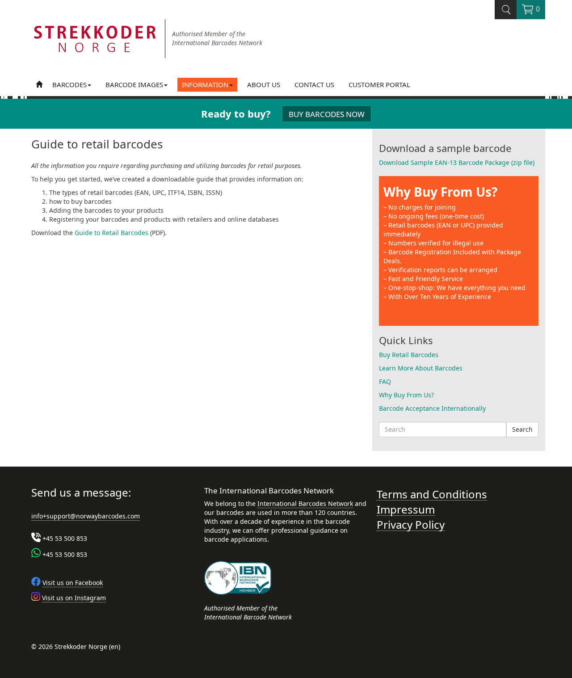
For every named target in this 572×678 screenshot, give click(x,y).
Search (522, 429)
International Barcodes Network (305, 503)
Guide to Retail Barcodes (111, 232)
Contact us (314, 84)
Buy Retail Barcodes (408, 354)
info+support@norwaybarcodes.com (85, 516)
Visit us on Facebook (72, 582)
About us (263, 84)
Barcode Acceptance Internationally (432, 408)
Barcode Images (134, 84)
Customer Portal (379, 84)
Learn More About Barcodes (421, 368)
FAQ (385, 381)
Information (205, 84)
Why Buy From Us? (440, 191)
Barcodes (69, 84)
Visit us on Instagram (74, 598)
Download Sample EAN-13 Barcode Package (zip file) (456, 162)
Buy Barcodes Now (327, 114)
